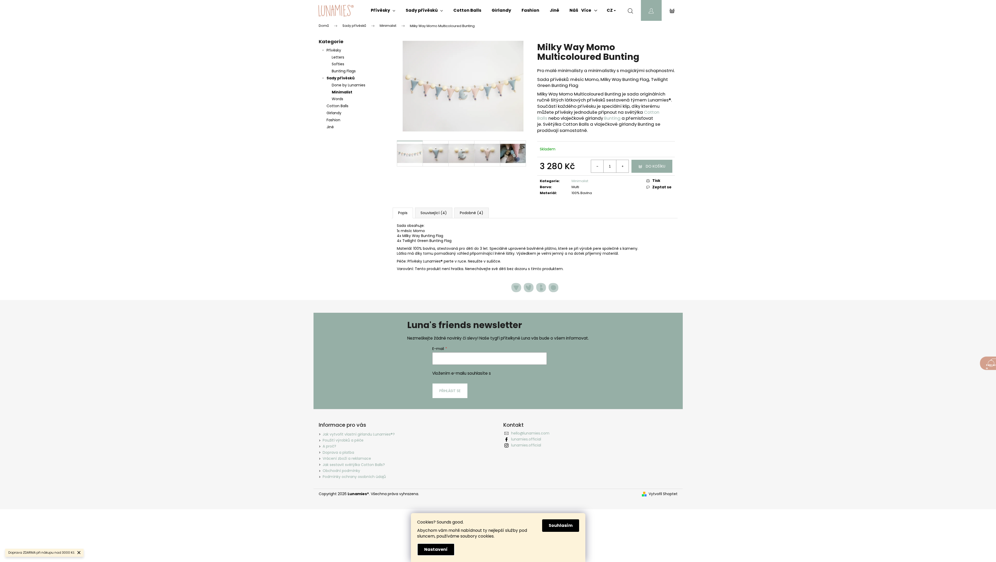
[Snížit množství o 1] (597, 166)
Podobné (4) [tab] (471, 212)
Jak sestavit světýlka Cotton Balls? (354, 464)
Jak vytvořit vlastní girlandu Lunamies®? (359, 434)
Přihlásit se (450, 390)
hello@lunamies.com (530, 433)
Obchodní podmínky (341, 470)
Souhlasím (561, 525)
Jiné (330, 127)
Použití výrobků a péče (343, 440)
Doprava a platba (338, 452)
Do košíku (655, 166)
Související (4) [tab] (434, 212)
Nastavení (436, 549)
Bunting (612, 118)
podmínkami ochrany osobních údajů (528, 373)
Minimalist (342, 92)
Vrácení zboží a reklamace (347, 458)
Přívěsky (334, 50)
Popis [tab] (403, 212)
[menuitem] (383, 10)
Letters (338, 57)
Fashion (333, 120)
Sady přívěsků (341, 78)
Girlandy (334, 113)
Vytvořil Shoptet (663, 493)
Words (337, 98)
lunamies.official (526, 439)
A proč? (329, 446)
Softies (338, 64)
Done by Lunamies (348, 85)
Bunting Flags (344, 71)
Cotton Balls (337, 105)
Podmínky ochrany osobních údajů (354, 476)
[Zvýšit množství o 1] (622, 166)
